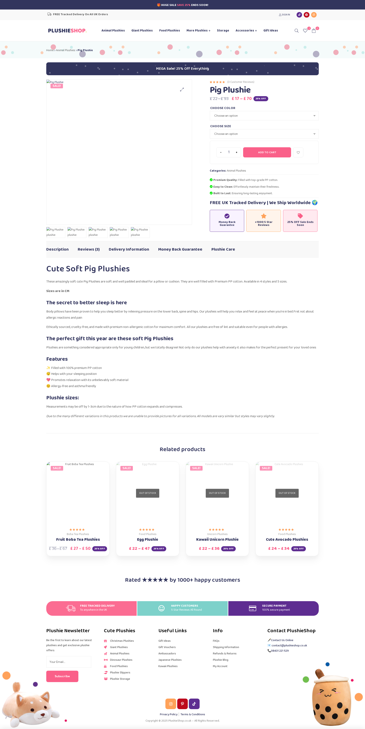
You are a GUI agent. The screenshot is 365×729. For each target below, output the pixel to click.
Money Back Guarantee (180, 249)
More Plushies (197, 30)
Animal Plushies (113, 30)
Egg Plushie (147, 540)
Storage (223, 30)
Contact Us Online (282, 640)
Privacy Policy (168, 714)
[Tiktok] (299, 15)
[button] (182, 89)
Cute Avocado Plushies (287, 540)
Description (57, 249)
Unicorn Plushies (217, 534)
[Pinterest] (306, 15)
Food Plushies (169, 30)
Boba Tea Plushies (78, 534)
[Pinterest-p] (182, 704)
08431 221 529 (280, 650)
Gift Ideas (270, 30)
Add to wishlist (298, 152)
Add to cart (267, 152)
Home (50, 50)
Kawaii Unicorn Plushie (217, 540)
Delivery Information (129, 249)
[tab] (57, 247)
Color (229, 107)
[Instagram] (314, 15)
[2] (305, 30)
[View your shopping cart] (314, 30)
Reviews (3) (89, 249)
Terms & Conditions (193, 714)
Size (227, 126)
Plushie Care (223, 249)
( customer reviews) (240, 82)
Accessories (245, 30)
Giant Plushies (142, 30)
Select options (73, 523)
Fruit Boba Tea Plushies (78, 540)
